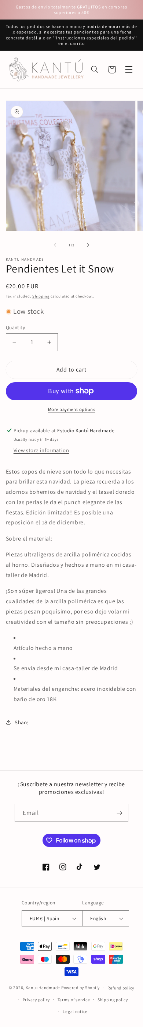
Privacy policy (36, 999)
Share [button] (22, 722)
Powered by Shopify (80, 987)
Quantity (15, 327)
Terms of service (74, 999)
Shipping (41, 296)
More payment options (71, 409)
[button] (128, 69)
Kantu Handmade (43, 987)
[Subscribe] (119, 813)
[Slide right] (88, 245)
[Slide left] (55, 245)
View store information (41, 450)
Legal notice (75, 1011)
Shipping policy (113, 999)
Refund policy (121, 988)
